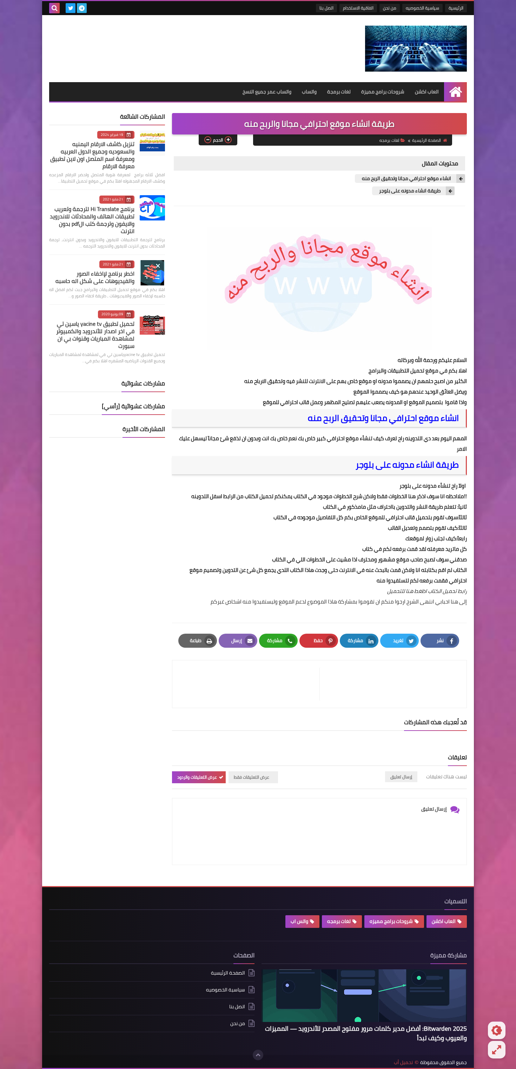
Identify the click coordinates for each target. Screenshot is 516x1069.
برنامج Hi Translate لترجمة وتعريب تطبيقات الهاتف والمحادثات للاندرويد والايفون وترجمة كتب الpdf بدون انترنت (92, 220)
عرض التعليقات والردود (197, 777)
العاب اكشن (427, 91)
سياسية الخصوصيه (422, 8)
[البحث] (54, 8)
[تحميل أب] (416, 49)
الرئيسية (456, 8)
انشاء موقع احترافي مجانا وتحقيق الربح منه (406, 178)
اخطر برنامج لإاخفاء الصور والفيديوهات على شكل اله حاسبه (94, 277)
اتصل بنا (326, 8)
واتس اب (299, 921)
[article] (249, 684)
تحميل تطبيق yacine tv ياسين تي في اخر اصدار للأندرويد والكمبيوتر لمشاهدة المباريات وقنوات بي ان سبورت (95, 334)
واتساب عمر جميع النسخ (267, 91)
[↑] (258, 1055)
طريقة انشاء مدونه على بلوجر (410, 190)
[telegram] (82, 8)
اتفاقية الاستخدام (358, 8)
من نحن (389, 8)
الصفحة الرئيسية (426, 140)
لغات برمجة (339, 91)
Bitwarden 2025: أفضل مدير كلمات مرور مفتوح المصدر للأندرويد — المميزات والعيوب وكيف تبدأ (366, 1033)
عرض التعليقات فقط (251, 777)
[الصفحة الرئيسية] (455, 91)
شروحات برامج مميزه (391, 921)
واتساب (309, 91)
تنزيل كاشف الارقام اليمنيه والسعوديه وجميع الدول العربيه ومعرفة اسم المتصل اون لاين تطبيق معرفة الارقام (92, 155)
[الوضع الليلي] (496, 1030)
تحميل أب (403, 1062)
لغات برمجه (389, 140)
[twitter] (70, 8)
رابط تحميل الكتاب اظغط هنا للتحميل (427, 591)
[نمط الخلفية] (496, 1049)
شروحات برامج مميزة (382, 91)
